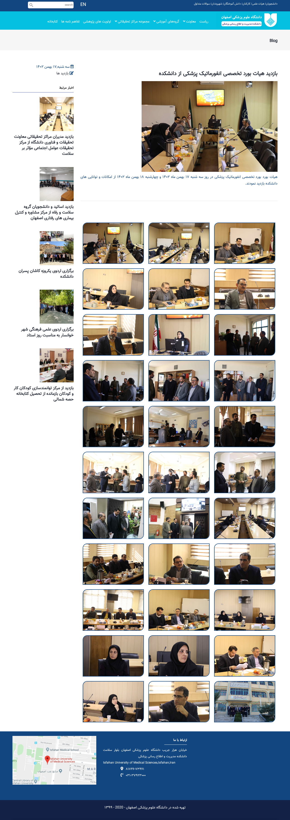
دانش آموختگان (232, 4)
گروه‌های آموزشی (167, 21)
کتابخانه (52, 21)
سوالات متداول (202, 4)
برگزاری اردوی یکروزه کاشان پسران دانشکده (46, 274)
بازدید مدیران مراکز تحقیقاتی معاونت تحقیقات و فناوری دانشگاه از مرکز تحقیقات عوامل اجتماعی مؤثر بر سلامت (44, 145)
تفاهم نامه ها (70, 21)
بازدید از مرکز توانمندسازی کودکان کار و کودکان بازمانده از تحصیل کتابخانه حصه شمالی (44, 394)
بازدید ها (62, 73)
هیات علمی (258, 4)
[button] (113, 225)
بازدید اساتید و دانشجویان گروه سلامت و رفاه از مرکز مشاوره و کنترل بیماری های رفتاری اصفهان (44, 212)
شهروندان (216, 4)
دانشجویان (272, 4)
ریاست (203, 21)
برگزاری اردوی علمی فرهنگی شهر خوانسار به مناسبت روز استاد (47, 332)
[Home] (247, 20)
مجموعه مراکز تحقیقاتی (133, 21)
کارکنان (246, 4)
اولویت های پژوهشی (97, 21)
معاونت (190, 21)
